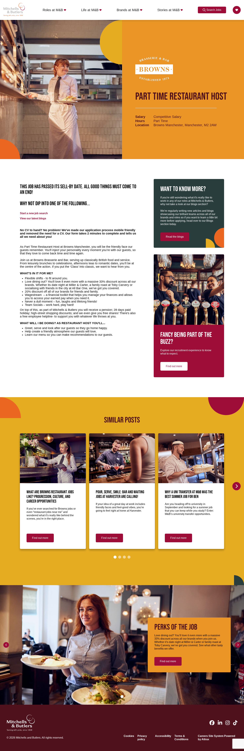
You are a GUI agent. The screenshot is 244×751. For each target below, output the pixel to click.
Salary (140, 117)
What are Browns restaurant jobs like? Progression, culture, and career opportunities (50, 497)
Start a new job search (34, 213)
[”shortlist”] (237, 10)
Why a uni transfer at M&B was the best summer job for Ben (189, 494)
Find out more (174, 366)
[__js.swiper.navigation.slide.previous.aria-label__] (6, 645)
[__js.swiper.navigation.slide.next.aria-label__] (236, 486)
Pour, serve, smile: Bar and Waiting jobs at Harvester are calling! (120, 494)
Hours (140, 121)
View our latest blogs (33, 218)
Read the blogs (175, 236)
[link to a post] (53, 458)
